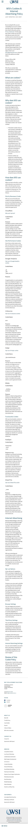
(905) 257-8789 (10, 691)
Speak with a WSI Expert (9, 741)
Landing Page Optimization (10, 756)
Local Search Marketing (9, 754)
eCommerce (6, 761)
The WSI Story (7, 720)
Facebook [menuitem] (8, 700)
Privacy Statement (9, 31)
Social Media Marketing (9, 769)
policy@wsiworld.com (10, 52)
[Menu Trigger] (2, 2)
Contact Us (6, 738)
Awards (5, 725)
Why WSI (6, 717)
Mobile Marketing (8, 781)
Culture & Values (7, 728)
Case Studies (7, 722)
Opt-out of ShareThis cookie (12, 482)
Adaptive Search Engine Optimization (12, 774)
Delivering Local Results (9, 799)
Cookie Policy (18, 819)
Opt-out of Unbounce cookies (12, 313)
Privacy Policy (11, 819)
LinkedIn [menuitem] (8, 701)
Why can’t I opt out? (10, 213)
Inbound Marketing (8, 766)
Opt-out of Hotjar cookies (11, 350)
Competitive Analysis (8, 751)
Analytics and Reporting (9, 786)
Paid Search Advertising (9, 771)
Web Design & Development (10, 759)
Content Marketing (8, 764)
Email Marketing (7, 779)
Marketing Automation (9, 776)
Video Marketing (7, 784)
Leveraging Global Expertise (10, 797)
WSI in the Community (9, 730)
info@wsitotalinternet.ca (11, 693)
